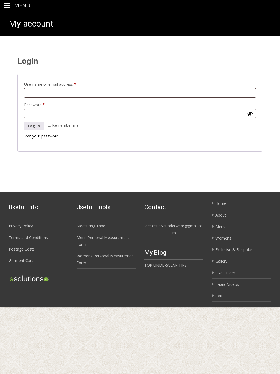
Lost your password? (41, 136)
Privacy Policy (21, 225)
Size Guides (225, 272)
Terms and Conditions (28, 237)
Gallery (221, 261)
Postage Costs (22, 249)
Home (220, 203)
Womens (223, 238)
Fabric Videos (227, 284)
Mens (220, 226)
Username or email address (58, 84)
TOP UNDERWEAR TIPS (165, 265)
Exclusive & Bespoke (233, 249)
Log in (34, 125)
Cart (219, 295)
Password (42, 104)
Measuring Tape (91, 225)
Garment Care (21, 260)
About (220, 215)
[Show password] (250, 114)
